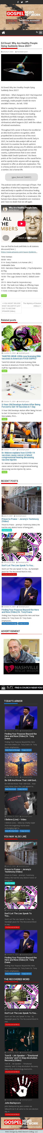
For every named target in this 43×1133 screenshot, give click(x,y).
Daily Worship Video (11, 831)
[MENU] (40, 32)
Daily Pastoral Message (9, 623)
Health (4, 295)
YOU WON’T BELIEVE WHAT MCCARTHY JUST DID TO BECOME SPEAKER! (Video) (11, 307)
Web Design (10, 1131)
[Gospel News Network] (3, 32)
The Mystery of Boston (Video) (32, 304)
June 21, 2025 (8, 516)
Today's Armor (23, 623)
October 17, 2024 (9, 450)
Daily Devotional (10, 789)
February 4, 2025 (9, 562)
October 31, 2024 (9, 353)
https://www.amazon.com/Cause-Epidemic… (19, 252)
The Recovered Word (9, 574)
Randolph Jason (22, 52)
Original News (6, 530)
